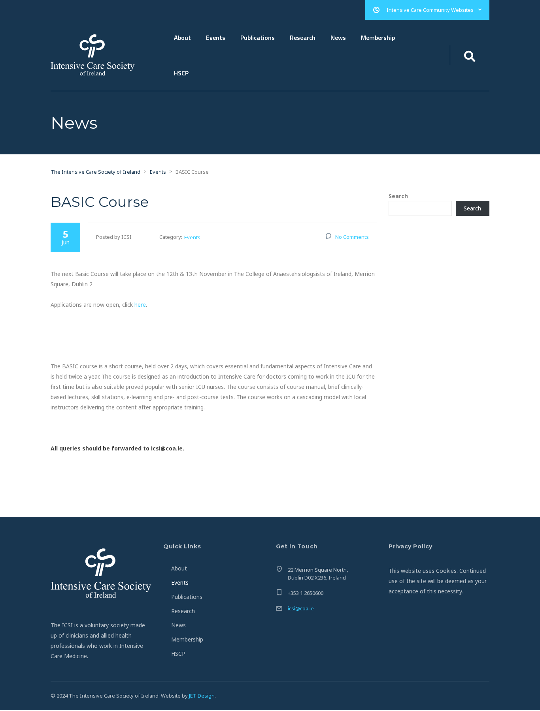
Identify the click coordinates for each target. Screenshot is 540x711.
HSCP (181, 73)
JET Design (202, 695)
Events (215, 37)
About (182, 37)
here (140, 304)
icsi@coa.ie (301, 608)
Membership (378, 37)
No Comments (352, 236)
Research (302, 37)
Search (398, 196)
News (338, 37)
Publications (257, 37)
